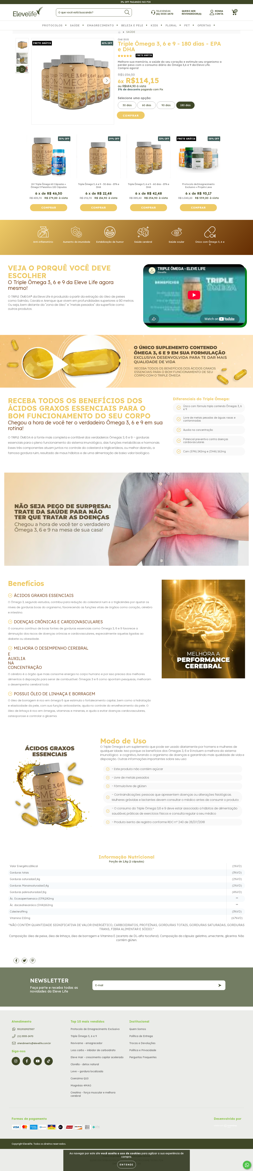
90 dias (166, 105)
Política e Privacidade (142, 1050)
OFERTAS (204, 25)
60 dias (146, 105)
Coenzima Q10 (80, 1078)
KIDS (154, 25)
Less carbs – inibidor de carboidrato (93, 1050)
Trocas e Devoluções (142, 1043)
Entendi (127, 1164)
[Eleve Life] (119, 32)
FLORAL (171, 25)
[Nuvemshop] (225, 1127)
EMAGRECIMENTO (100, 25)
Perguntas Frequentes (143, 1057)
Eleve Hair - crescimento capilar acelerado (97, 1057)
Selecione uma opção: (134, 98)
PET (187, 25)
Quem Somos (137, 1029)
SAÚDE (75, 25)
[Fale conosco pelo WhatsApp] (247, 1165)
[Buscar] (127, 12)
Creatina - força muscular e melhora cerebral (93, 1094)
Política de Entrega (141, 1036)
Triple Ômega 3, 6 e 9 (84, 1036)
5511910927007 (25, 1029)
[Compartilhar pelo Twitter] (25, 962)
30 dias (127, 105)
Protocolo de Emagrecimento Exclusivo (95, 1029)
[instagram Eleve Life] (16, 1061)
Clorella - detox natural (85, 1064)
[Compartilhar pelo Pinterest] (32, 962)
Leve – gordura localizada (87, 1071)
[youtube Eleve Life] (38, 1061)
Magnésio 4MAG (81, 1085)
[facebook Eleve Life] (27, 1061)
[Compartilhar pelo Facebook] (17, 962)
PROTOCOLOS (52, 25)
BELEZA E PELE (132, 25)
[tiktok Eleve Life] (48, 1061)
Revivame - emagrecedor (86, 1043)
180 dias (185, 105)
